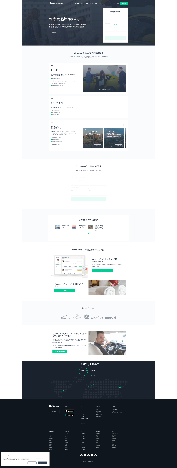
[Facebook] (81, 456)
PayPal (113, 411)
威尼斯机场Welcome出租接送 (104, 89)
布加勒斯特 (83, 433)
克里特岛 (98, 435)
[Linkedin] (95, 456)
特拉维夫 (66, 447)
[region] (25, 459)
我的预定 (124, 3)
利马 (50, 440)
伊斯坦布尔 (67, 438)
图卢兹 (97, 447)
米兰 (113, 442)
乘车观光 (82, 3)
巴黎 (97, 444)
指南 (87, 3)
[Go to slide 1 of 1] (88, 234)
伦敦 (81, 440)
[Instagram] (88, 456)
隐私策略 (82, 416)
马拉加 (50, 442)
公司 (81, 409)
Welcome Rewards (84, 418)
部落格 (82, 411)
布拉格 (50, 445)
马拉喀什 (82, 442)
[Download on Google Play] (71, 415)
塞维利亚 (114, 445)
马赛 (97, 442)
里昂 (97, 440)
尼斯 (81, 444)
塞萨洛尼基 (83, 447)
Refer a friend (83, 420)
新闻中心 (82, 413)
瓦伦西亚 (114, 447)
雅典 (81, 431)
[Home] (55, 406)
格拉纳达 (98, 436)
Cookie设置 (83, 423)
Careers (82, 421)
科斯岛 (97, 438)
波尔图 (113, 444)
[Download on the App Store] (71, 410)
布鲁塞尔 (66, 433)
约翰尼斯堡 (83, 438)
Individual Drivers (99, 414)
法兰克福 (82, 436)
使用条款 (82, 414)
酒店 (97, 409)
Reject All (32, 463)
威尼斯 (50, 449)
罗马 (81, 445)
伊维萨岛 (51, 438)
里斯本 (66, 440)
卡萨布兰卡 (67, 435)
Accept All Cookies (42, 463)
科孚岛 (82, 435)
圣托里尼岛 (98, 445)
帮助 (55, 411)
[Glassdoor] (92, 456)
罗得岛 (66, 445)
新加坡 (50, 447)
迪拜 (50, 436)
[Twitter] (85, 456)
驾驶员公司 (98, 416)
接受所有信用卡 (115, 409)
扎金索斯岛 (83, 449)
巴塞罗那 (98, 431)
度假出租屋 (98, 411)
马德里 (113, 440)
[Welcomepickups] (56, 3)
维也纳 (66, 449)
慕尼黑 (50, 444)
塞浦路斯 (114, 435)
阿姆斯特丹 (67, 431)
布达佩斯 (98, 433)
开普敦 (50, 435)
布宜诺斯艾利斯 (115, 433)
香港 (113, 436)
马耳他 (66, 442)
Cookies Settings (7, 463)
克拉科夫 (114, 438)
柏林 (113, 431)
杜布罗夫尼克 (67, 436)
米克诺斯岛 (67, 444)
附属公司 (98, 413)
